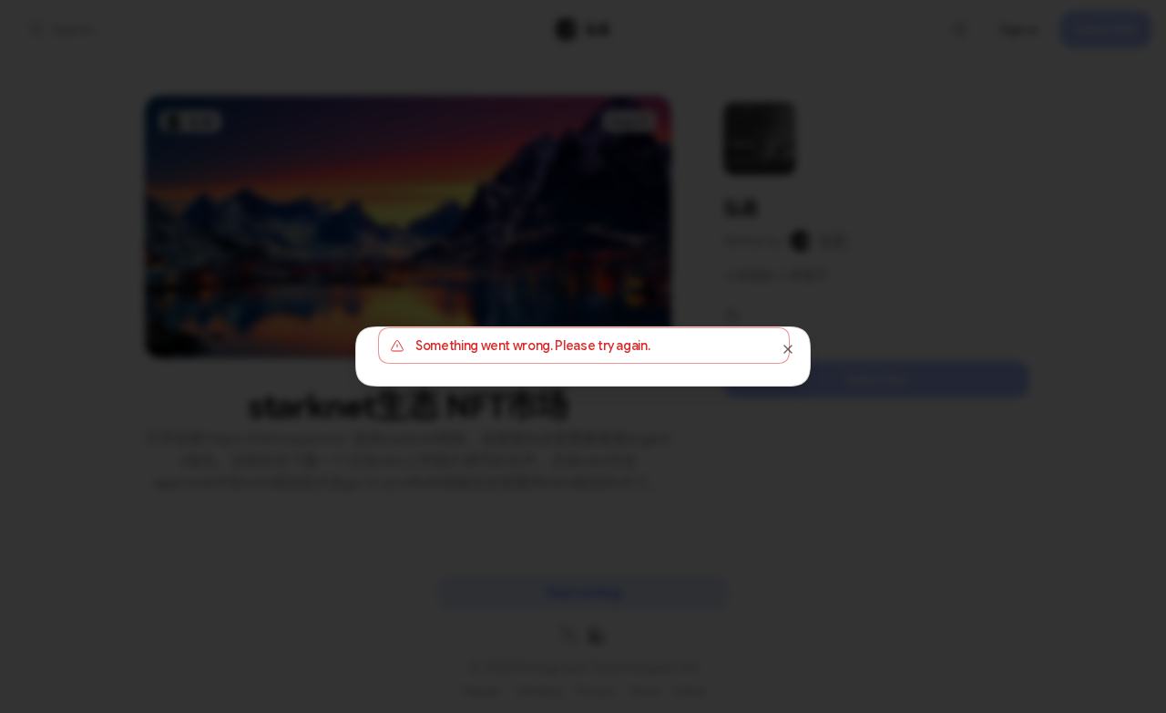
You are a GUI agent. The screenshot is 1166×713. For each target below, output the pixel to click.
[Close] (788, 349)
